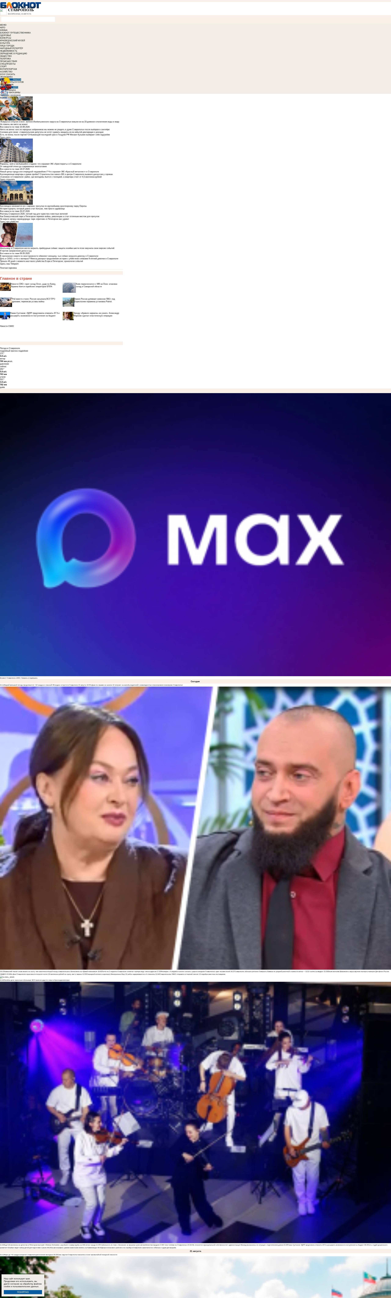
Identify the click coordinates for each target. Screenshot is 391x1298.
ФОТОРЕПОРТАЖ (8, 69)
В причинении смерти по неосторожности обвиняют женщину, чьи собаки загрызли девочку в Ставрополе (49, 256)
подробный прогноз (9, 351)
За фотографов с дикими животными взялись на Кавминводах (74, 1247)
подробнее (23, 351)
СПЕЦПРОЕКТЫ (8, 64)
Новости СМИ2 (7, 326)
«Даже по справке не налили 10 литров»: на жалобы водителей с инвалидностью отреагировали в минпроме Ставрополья (137, 685)
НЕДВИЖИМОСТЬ (8, 51)
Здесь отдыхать (7, 179)
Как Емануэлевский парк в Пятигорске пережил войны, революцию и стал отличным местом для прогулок (49, 216)
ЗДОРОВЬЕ (5, 35)
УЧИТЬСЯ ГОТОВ (15, 82)
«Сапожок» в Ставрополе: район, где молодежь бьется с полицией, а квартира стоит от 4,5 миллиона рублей (51, 177)
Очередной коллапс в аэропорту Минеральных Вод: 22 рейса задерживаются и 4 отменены (120, 974)
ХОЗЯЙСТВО (6, 72)
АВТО (2, 27)
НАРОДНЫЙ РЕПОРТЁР (11, 48)
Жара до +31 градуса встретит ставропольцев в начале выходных (28, 1255)
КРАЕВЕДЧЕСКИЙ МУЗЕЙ (12, 40)
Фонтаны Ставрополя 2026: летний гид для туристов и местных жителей (34, 214)
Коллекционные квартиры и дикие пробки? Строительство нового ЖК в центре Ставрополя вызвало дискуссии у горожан (56, 174)
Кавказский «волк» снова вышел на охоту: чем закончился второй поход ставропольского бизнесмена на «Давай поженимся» (50, 971)
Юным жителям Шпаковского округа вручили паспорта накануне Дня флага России (358, 971)
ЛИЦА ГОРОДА (7, 46)
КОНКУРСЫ (5, 38)
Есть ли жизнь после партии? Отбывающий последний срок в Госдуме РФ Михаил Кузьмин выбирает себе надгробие (55, 135)
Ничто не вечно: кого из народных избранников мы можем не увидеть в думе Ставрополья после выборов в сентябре (55, 129)
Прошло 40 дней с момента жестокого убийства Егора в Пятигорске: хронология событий (41, 261)
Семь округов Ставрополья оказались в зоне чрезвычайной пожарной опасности (87, 1255)
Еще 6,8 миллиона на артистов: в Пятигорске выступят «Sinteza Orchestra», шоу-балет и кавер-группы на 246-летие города (50, 1245)
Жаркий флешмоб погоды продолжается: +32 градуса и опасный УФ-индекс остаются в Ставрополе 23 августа (45, 685)
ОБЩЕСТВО (6, 56)
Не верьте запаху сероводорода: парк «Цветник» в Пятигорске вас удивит (34, 219)
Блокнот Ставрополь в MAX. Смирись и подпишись (18, 678)
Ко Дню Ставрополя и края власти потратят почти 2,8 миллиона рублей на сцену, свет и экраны (46, 974)
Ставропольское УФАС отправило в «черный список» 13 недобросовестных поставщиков (192, 974)
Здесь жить (5, 137)
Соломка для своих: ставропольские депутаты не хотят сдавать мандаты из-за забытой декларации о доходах (52, 132)
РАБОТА (17, 79)
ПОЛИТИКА (5, 59)
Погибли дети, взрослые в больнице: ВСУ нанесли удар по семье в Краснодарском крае (37, 980)
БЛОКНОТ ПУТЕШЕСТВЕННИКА (15, 33)
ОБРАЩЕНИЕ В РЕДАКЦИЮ (13, 53)
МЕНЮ (3, 25)
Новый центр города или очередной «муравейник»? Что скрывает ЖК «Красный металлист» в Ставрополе (49, 171)
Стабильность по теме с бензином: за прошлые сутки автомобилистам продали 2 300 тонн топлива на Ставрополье (143, 1245)
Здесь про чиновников (10, 95)
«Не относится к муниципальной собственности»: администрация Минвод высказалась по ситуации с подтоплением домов (237, 1245)
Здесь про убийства (9, 221)
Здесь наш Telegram (9, 264)
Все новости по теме (9, 127)
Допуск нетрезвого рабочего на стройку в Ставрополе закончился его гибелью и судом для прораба (139, 1247)
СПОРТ (3, 66)
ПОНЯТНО (23, 1292)
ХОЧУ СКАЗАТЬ (7, 74)
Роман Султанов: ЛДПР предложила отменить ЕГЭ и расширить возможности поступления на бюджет (325, 1245)
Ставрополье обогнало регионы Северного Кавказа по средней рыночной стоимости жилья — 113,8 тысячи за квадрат (279, 971)
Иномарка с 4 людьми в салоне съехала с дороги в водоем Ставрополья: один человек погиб (195, 971)
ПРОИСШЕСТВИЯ (8, 61)
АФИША (3, 30)
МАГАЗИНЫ (14, 92)
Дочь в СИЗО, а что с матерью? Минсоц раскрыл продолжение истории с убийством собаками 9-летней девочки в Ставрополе (59, 258)
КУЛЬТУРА (5, 43)
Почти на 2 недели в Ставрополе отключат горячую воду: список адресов (129, 971)
